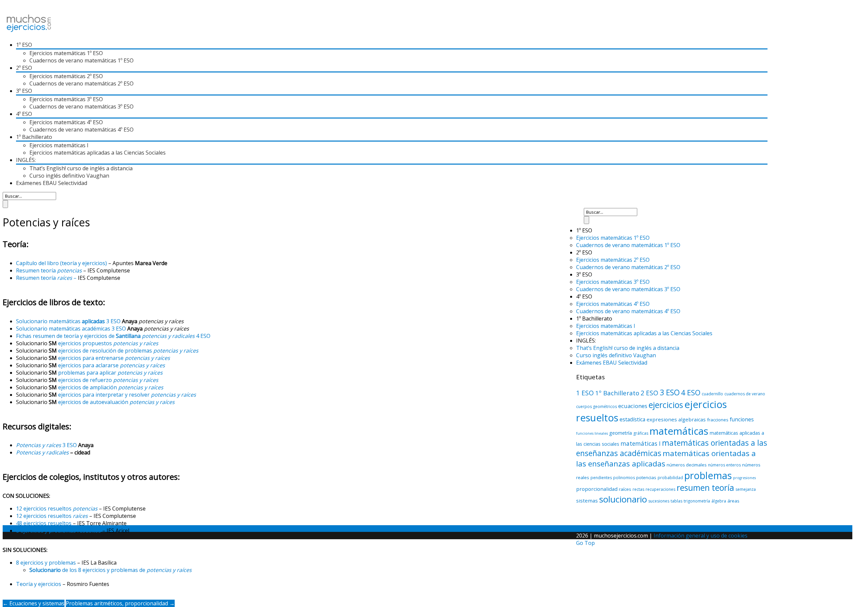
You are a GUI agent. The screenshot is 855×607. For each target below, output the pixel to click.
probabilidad (670, 477)
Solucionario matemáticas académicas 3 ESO (71, 328)
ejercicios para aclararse (111, 365)
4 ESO (690, 392)
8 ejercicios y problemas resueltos (58, 530)
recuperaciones (660, 489)
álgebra (718, 501)
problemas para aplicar (110, 372)
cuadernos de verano (744, 394)
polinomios (624, 477)
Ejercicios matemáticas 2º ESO (66, 76)
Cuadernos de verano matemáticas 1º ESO (81, 60)
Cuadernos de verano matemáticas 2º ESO (81, 83)
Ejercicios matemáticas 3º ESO (66, 99)
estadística (632, 419)
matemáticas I (641, 443)
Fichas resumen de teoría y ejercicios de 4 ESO (113, 336)
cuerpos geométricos (596, 406)
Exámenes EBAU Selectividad (51, 183)
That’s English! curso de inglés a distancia (81, 168)
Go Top (585, 543)
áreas (733, 501)
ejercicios (666, 404)
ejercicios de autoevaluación (116, 402)
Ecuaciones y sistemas (33, 603)
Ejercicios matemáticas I (59, 145)
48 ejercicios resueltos (43, 523)
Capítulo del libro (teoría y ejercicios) (61, 263)
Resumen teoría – (47, 277)
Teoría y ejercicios (38, 584)
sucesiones (658, 501)
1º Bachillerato (617, 393)
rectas (638, 489)
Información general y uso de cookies (700, 535)
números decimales (687, 465)
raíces (625, 489)
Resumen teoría (49, 270)
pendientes (601, 477)
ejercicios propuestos (108, 343)
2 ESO (649, 393)
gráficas (640, 433)
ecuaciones (632, 406)
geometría (620, 433)
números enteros (724, 465)
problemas (708, 475)
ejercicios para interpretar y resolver (127, 394)
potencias (646, 477)
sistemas (587, 500)
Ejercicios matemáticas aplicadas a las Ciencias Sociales (97, 152)
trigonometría (697, 501)
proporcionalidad (597, 488)
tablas (676, 501)
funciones (742, 419)
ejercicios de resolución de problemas (128, 350)
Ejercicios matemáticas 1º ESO (66, 53)
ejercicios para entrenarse (114, 358)
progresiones (744, 477)
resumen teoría (705, 487)
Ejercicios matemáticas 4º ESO (66, 122)
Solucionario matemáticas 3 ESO (68, 321)
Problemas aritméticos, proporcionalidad (120, 603)
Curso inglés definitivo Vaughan (69, 175)
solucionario (623, 499)
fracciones (717, 420)
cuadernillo (712, 394)
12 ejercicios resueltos (57, 508)
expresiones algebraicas (676, 419)
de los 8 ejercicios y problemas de (110, 570)
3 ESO (46, 445)
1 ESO (585, 392)
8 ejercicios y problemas (46, 562)
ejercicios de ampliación (110, 387)
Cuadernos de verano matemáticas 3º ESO (81, 106)
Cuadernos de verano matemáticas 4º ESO (81, 129)
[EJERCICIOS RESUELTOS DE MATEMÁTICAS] (29, 32)
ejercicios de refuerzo (108, 380)
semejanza (745, 489)
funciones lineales (592, 433)
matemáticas (679, 431)
